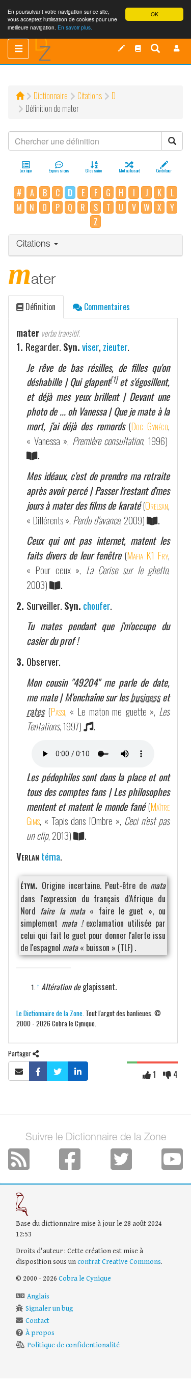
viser (90, 346)
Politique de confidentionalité (73, 1345)
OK (154, 14)
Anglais (38, 1296)
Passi (57, 711)
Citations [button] (34, 244)
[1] (113, 379)
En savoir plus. (75, 27)
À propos (39, 1333)
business (145, 697)
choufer (96, 605)
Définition (39, 307)
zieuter (115, 346)
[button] (177, 48)
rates (35, 711)
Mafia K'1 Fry (147, 555)
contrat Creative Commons (119, 1262)
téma (50, 856)
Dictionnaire (51, 96)
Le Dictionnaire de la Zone (49, 1013)
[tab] (95, 245)
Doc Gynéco (149, 426)
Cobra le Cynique (85, 1279)
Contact (37, 1321)
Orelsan (156, 505)
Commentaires (106, 307)
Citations (89, 96)
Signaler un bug (49, 1309)
